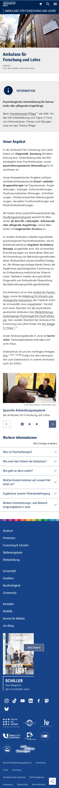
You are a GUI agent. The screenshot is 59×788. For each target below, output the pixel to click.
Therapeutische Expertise (14, 777)
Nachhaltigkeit (11, 585)
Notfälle (7, 611)
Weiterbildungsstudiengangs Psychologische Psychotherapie (29, 316)
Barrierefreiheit (38, 784)
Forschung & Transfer (16, 545)
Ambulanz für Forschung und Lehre (30, 11)
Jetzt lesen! (34, 647)
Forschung (16, 770)
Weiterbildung (11, 559)
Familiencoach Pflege (24, 113)
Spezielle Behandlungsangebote (17, 762)
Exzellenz (8, 578)
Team (5, 770)
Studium (8, 530)
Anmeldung (41, 762)
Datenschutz (22, 784)
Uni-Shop (8, 625)
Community (9, 592)
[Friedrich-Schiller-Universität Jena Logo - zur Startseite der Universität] (9, 4)
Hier (12, 355)
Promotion (9, 538)
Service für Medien (14, 618)
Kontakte (8, 604)
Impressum (8, 784)
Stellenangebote (12, 552)
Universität (9, 571)
